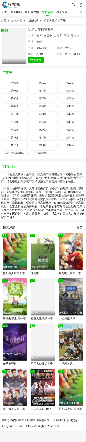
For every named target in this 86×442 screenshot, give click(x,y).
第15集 (15, 122)
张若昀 (9, 192)
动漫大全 (61, 12)
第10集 (42, 106)
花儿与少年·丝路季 (70, 409)
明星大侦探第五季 (41, 29)
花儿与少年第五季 (14, 273)
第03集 (15, 90)
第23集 (70, 137)
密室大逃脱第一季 (42, 318)
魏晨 (38, 192)
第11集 (70, 106)
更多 (79, 227)
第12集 (15, 114)
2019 (39, 54)
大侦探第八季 (67, 318)
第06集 (15, 98)
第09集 (15, 106)
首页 (5, 12)
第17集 (70, 122)
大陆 (68, 48)
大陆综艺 (33, 20)
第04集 (42, 90)
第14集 (70, 114)
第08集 (70, 98)
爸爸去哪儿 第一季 (14, 318)
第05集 (70, 90)
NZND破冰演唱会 (14, 153)
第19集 (42, 129)
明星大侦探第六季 (42, 363)
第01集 (42, 82)
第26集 (70, 145)
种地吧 (35, 273)
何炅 (39, 35)
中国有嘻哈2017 (41, 409)
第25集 (42, 145)
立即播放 (35, 60)
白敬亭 (58, 35)
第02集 (70, 82)
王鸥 (66, 35)
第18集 (15, 129)
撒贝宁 (48, 35)
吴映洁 (75, 35)
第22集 (42, 137)
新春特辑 (42, 153)
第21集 (15, 137)
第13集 (42, 114)
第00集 (15, 82)
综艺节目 (47, 12)
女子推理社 (10, 363)
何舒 (39, 41)
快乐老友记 (66, 363)
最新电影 (16, 12)
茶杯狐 (29, 426)
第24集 (15, 145)
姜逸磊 (29, 192)
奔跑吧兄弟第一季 (70, 273)
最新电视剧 (32, 12)
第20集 (70, 129)
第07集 (42, 98)
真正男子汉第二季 (14, 409)
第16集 (42, 122)
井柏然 (19, 192)
